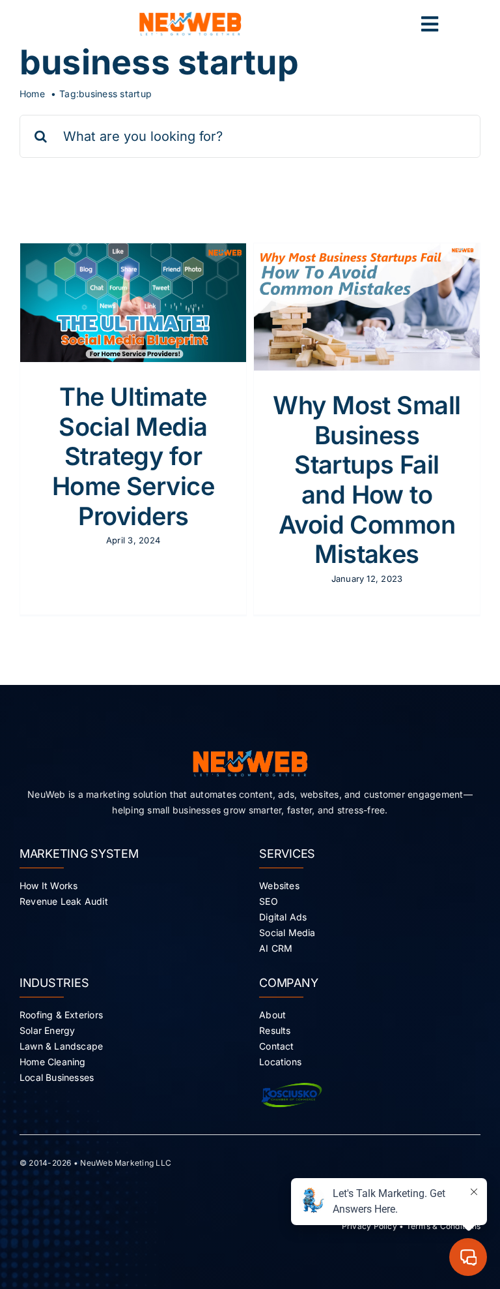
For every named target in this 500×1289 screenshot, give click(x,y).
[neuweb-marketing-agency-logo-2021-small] (190, 16)
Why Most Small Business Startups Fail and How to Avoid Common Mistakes (366, 479)
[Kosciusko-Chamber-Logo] (291, 1081)
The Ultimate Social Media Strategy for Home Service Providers (133, 456)
